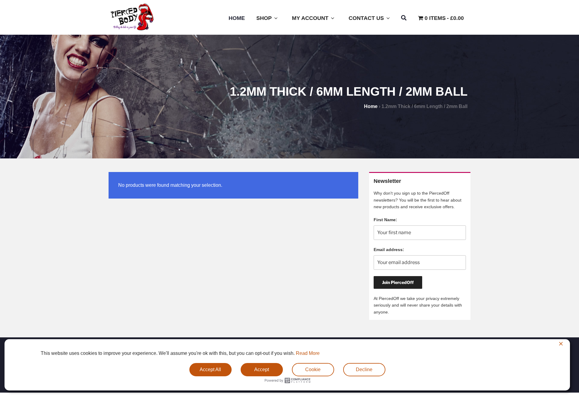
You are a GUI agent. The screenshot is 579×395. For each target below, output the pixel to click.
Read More (308, 353)
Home (237, 18)
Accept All (210, 369)
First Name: (385, 219)
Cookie (313, 369)
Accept (261, 369)
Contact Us (366, 18)
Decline (364, 369)
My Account (310, 18)
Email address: (389, 249)
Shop (264, 18)
